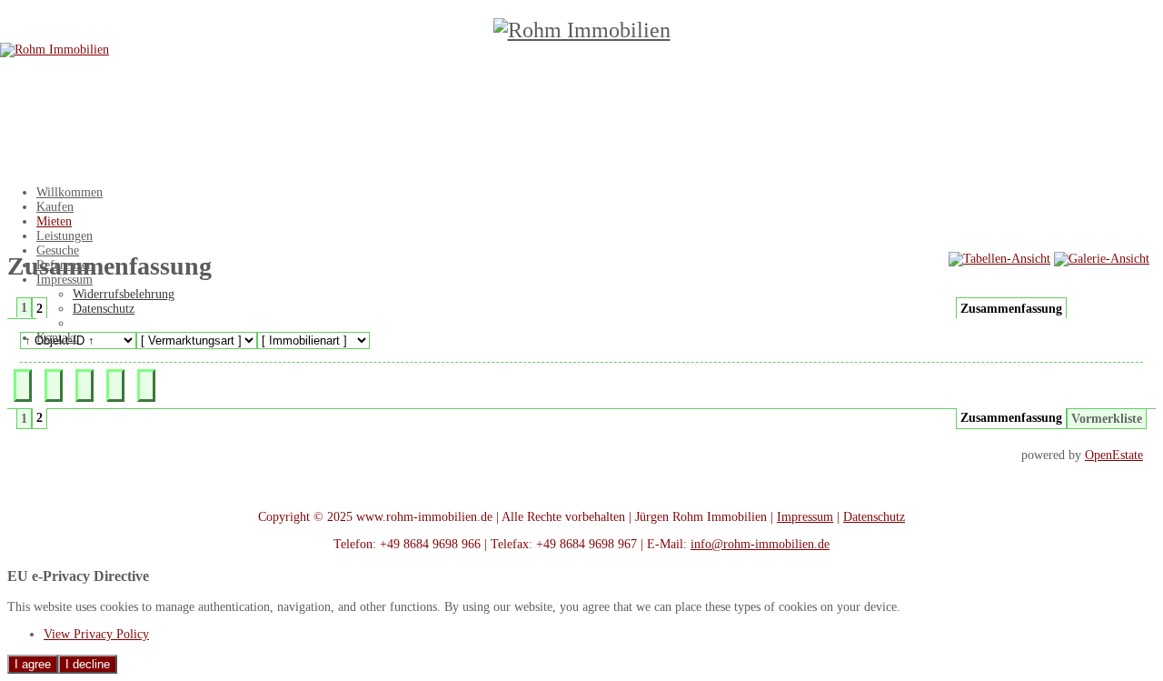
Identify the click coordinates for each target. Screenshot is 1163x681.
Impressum (805, 517)
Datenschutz (874, 517)
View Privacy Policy (96, 634)
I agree (33, 664)
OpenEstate (1114, 455)
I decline (87, 664)
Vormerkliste (1106, 419)
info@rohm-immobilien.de (760, 544)
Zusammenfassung (1011, 308)
